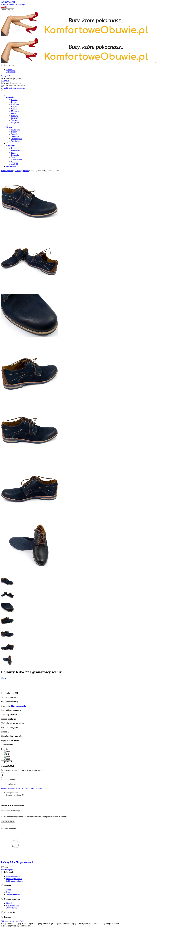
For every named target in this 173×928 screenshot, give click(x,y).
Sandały (14, 115)
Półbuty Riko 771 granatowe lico (18, 862)
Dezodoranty (16, 148)
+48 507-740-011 (8, 2)
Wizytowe (15, 122)
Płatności (9, 903)
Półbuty (14, 113)
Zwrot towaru (11, 908)
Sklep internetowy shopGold (12, 921)
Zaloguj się (10, 69)
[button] (2, 7)
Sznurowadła (16, 159)
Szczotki (14, 157)
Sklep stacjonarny (13, 894)
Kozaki (14, 109)
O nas (8, 890)
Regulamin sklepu (13, 876)
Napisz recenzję (8, 821)
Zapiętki (14, 164)
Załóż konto (11, 72)
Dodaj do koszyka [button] (8, 780)
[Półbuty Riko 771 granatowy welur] (29, 228)
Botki (13, 102)
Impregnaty (15, 150)
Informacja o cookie (14, 879)
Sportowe (15, 136)
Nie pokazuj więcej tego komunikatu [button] (15, 926)
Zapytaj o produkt (8, 788)
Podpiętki (15, 155)
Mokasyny (15, 111)
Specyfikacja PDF (38, 788)
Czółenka (15, 104)
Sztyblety (15, 120)
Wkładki (14, 162)
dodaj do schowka (8, 784)
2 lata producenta (18, 706)
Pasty (13, 153)
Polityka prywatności (14, 881)
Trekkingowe (16, 139)
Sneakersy (15, 118)
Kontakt (9, 892)
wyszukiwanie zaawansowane (13, 88)
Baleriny (14, 100)
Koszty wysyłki (12, 905)
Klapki (14, 106)
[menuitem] (89, 109)
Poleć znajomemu (23, 788)
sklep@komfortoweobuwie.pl (13, 4)
